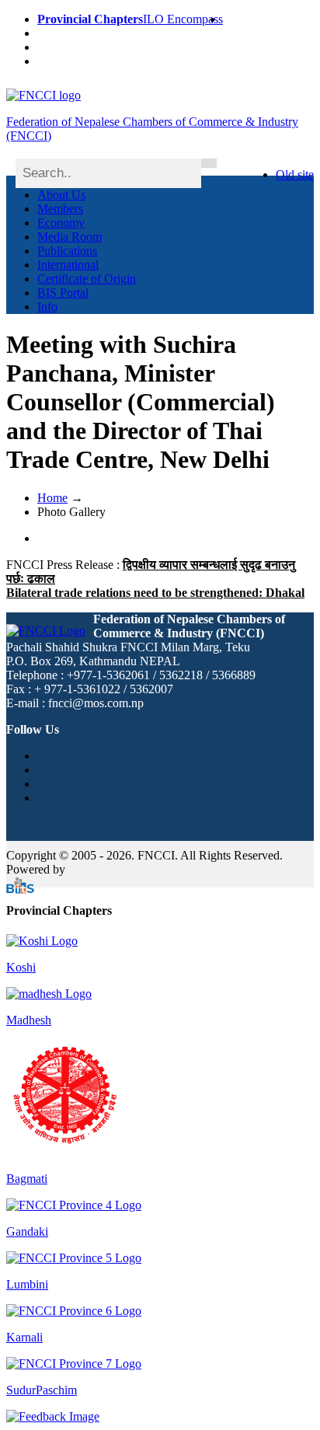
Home (52, 497)
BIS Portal (63, 292)
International (68, 264)
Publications (67, 250)
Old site (295, 174)
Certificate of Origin (86, 278)
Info (47, 306)
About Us (61, 194)
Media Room (69, 236)
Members (60, 208)
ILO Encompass (183, 19)
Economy (61, 222)
